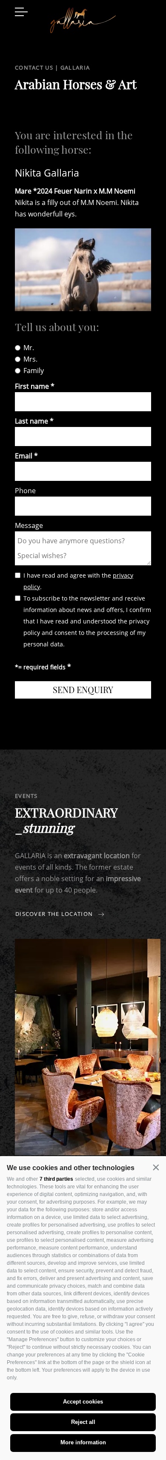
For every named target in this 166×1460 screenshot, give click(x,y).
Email (23, 455)
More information (83, 1442)
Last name (31, 421)
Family (33, 370)
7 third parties (56, 1179)
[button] (155, 1167)
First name (32, 386)
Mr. (28, 347)
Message (29, 525)
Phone (25, 490)
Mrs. (30, 359)
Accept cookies (83, 1401)
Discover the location (55, 914)
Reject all (83, 1422)
